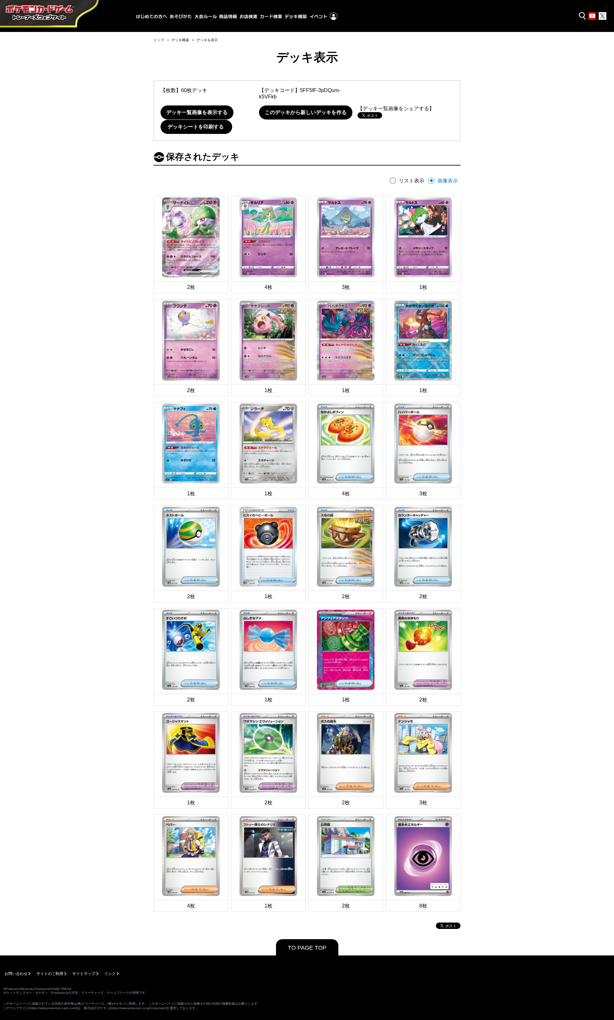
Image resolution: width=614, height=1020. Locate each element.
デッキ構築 (180, 40)
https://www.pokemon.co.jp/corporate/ (138, 1008)
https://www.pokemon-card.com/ (53, 1008)
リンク (110, 973)
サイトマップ (83, 973)
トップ (159, 40)
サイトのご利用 (49, 973)
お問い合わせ (16, 973)
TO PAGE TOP (307, 948)
